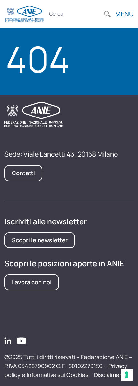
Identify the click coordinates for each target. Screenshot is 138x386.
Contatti (23, 173)
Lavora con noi (32, 282)
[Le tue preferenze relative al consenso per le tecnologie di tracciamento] (127, 375)
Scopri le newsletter (40, 240)
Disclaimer (107, 375)
